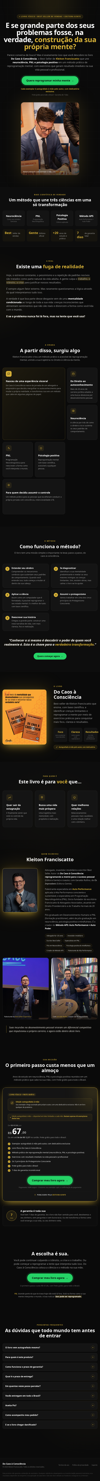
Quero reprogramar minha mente (50, 80)
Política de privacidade (80, 1465)
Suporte (94, 1465)
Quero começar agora (50, 656)
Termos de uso (63, 1465)
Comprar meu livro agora (50, 1180)
